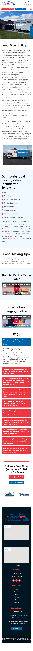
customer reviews (12, 239)
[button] (30, 9)
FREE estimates (22, 103)
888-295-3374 (7, 231)
